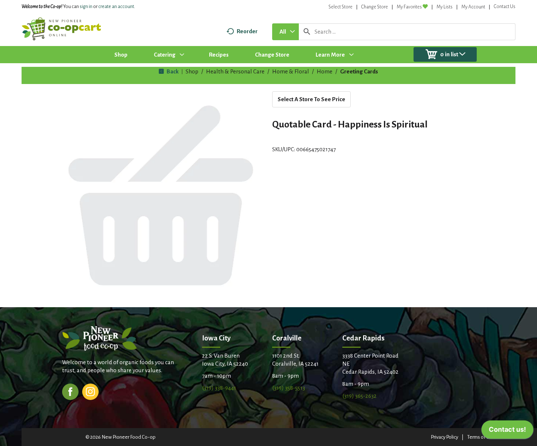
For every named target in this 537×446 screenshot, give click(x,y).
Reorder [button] (247, 31)
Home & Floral (290, 71)
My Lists (445, 6)
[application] (507, 431)
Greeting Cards (359, 71)
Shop (192, 71)
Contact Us (504, 6)
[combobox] (285, 31)
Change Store (374, 6)
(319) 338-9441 (219, 388)
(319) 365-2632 (359, 396)
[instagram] (90, 391)
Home (324, 71)
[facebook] (70, 391)
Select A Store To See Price (311, 99)
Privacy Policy (444, 437)
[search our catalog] (307, 31)
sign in (86, 6)
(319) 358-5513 (288, 388)
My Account (473, 6)
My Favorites (409, 6)
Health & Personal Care (235, 71)
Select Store (340, 6)
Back (172, 71)
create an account (116, 6)
